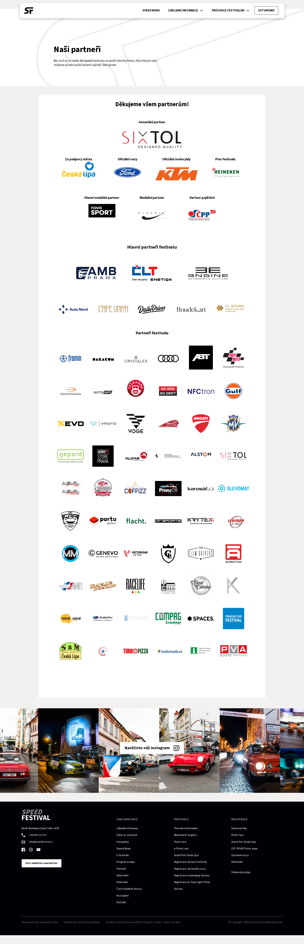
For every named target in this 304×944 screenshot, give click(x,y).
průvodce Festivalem (228, 10)
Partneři (121, 869)
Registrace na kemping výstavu (192, 875)
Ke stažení (122, 896)
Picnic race (180, 842)
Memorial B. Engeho (185, 835)
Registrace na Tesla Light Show (192, 882)
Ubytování (122, 875)
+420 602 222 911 (38, 835)
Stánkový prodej (240, 872)
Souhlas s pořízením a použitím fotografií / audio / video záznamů (143, 922)
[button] (186, 11)
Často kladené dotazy (129, 889)
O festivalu (122, 855)
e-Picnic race (181, 848)
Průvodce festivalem (186, 828)
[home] (28, 10)
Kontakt (121, 902)
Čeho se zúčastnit (126, 835)
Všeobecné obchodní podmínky (82, 922)
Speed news (151, 10)
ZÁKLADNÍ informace (183, 10)
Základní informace (127, 828)
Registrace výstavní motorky (190, 862)
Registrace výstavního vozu (190, 869)
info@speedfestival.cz (41, 842)
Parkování (122, 882)
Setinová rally (239, 828)
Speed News (123, 848)
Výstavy (178, 889)
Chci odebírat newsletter (41, 863)
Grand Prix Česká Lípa (186, 855)
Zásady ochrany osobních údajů (39, 922)
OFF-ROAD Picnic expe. (244, 848)
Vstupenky (122, 842)
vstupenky (266, 10)
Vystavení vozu (240, 855)
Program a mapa (125, 862)
